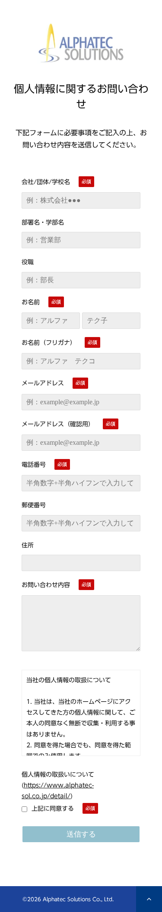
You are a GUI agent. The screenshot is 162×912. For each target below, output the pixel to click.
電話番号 (34, 465)
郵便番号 (34, 505)
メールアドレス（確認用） (58, 424)
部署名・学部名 (43, 222)
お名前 (31, 302)
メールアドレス (43, 383)
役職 (28, 262)
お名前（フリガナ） (49, 343)
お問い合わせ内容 (46, 585)
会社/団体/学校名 (46, 182)
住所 (28, 545)
